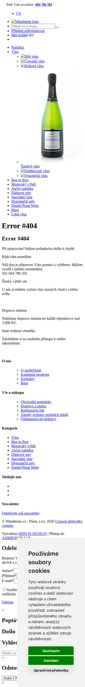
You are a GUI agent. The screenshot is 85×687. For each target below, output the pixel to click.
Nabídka (17, 47)
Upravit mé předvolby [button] (51, 670)
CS (18, 13)
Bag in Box (20, 180)
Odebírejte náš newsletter (20, 513)
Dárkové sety (21, 193)
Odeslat (7, 602)
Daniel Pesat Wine (25, 206)
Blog (15, 210)
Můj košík (18, 35)
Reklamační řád (32, 410)
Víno (15, 52)
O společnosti (31, 370)
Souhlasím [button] (51, 651)
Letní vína (18, 214)
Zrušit (8, 678)
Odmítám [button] (51, 660)
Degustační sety (23, 201)
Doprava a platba (33, 406)
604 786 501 (43, 4)
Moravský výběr (23, 184)
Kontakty (28, 379)
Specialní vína (21, 197)
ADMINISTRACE (16, 538)
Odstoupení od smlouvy (38, 419)
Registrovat (35, 31)
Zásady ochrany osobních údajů (44, 415)
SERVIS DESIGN (32, 534)
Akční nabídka (22, 188)
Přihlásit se (19, 31)
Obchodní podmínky (36, 402)
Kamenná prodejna (35, 374)
